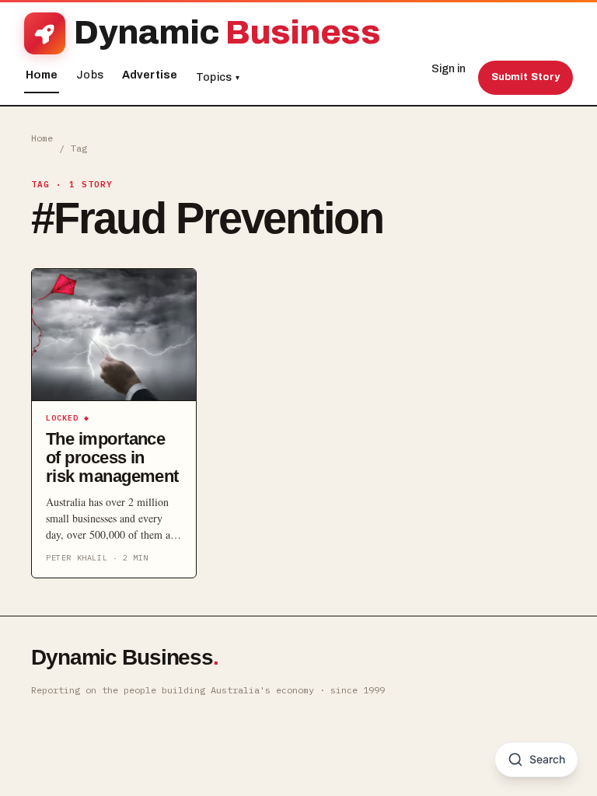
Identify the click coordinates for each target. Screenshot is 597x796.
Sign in (448, 69)
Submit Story (525, 77)
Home (42, 75)
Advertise (149, 75)
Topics (217, 77)
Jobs (89, 75)
